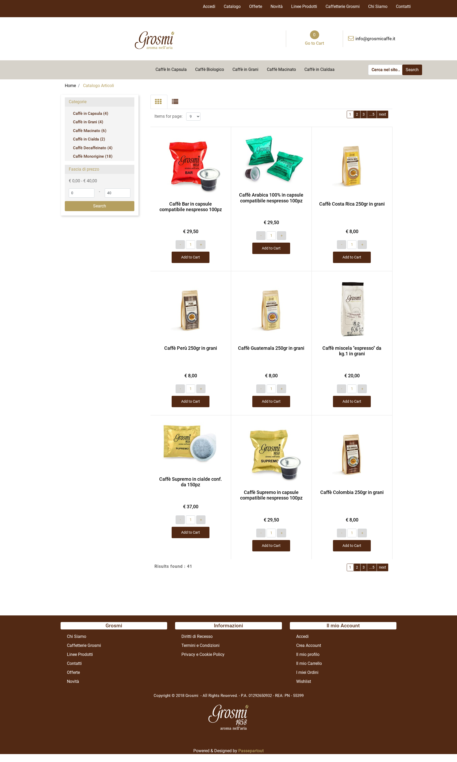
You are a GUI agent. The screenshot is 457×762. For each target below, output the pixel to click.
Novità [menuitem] (277, 6)
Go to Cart (314, 43)
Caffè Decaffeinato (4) (92, 148)
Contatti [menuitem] (403, 6)
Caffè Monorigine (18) (92, 156)
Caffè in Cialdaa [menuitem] (319, 69)
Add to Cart (190, 257)
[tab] (158, 102)
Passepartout (251, 750)
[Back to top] (442, 747)
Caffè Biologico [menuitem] (209, 69)
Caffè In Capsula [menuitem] (171, 69)
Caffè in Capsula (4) (90, 113)
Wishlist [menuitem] (303, 681)
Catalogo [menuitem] (232, 6)
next (382, 114)
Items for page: (168, 116)
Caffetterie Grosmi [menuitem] (343, 6)
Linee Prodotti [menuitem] (304, 6)
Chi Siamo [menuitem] (377, 6)
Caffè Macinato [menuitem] (281, 69)
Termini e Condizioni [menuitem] (200, 645)
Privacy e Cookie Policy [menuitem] (203, 654)
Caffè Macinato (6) (89, 130)
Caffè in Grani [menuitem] (245, 69)
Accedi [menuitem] (209, 6)
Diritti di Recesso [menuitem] (197, 636)
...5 (371, 114)
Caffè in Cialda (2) (89, 139)
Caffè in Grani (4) (88, 122)
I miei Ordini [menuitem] (307, 672)
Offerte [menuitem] (255, 6)
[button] (412, 70)
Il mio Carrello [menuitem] (309, 663)
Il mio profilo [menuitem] (307, 654)
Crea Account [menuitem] (308, 645)
